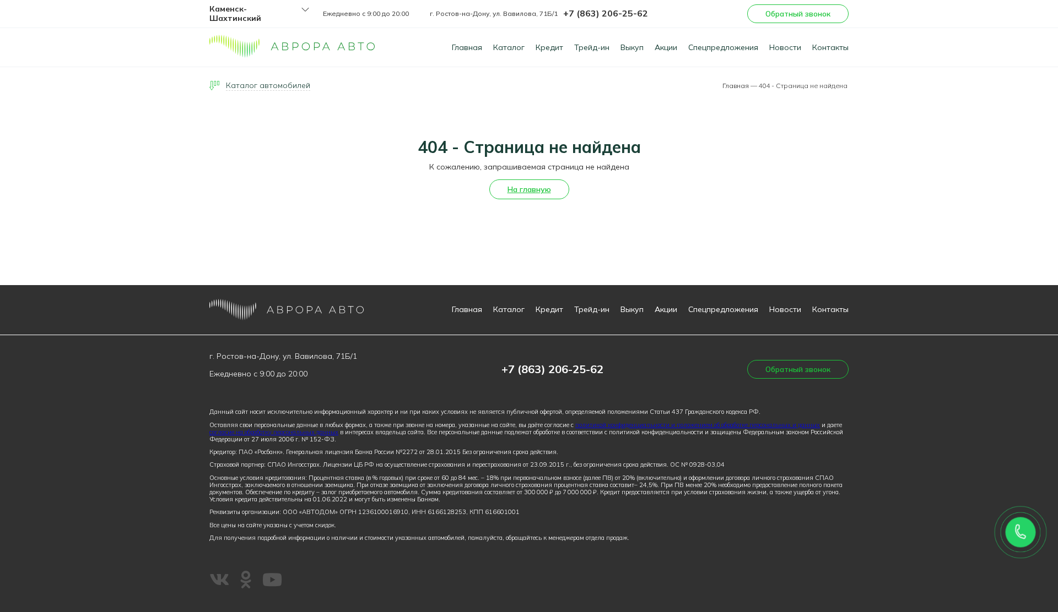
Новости (785, 47)
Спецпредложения (723, 47)
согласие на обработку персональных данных (273, 432)
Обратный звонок (797, 13)
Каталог (509, 47)
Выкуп (632, 47)
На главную (529, 189)
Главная (467, 47)
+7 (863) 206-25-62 (605, 13)
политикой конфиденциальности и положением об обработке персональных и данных (697, 425)
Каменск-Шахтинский (235, 13)
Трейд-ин (591, 47)
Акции (666, 47)
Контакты (830, 47)
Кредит (549, 47)
